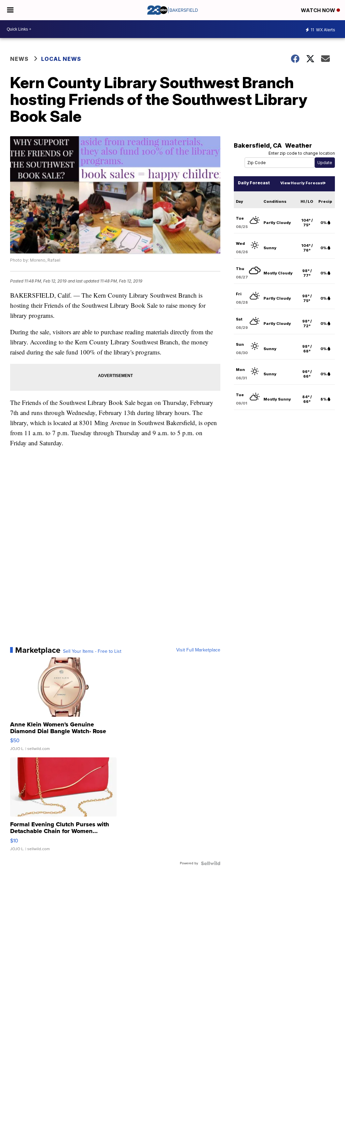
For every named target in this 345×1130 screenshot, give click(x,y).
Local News (61, 58)
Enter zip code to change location (302, 153)
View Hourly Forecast (302, 183)
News (19, 58)
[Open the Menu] (10, 10)
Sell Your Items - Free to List (92, 651)
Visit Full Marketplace (198, 650)
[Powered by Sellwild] (210, 863)
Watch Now (319, 10)
